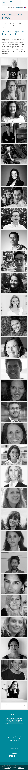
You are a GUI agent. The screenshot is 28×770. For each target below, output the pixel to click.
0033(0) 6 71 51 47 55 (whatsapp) (14, 720)
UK (22, 7)
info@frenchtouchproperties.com (14, 723)
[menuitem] (3, 7)
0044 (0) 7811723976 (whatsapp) (14, 718)
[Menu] (3, 7)
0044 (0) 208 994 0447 (14, 722)
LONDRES (17, 7)
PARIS (10, 7)
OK (7, 768)
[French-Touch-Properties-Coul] (11, 3)
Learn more (14, 768)
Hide (21, 768)
